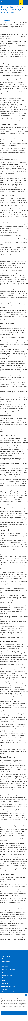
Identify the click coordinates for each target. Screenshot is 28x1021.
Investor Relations (7, 961)
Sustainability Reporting (8, 991)
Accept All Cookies (14, 1013)
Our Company (6, 956)
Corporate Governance (8, 958)
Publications (5, 983)
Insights (4, 978)
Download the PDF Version (11, 20)
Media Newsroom (7, 975)
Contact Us (5, 966)
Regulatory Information (8, 969)
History (4, 964)
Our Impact (5, 989)
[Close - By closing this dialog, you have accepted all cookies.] (26, 995)
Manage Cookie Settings (14, 1018)
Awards (4, 980)
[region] (14, 1007)
